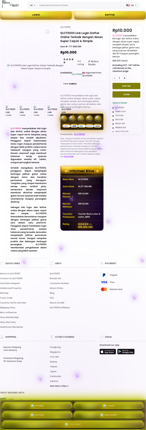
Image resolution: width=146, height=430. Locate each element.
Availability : (66, 74)
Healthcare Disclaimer (11, 327)
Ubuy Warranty (8, 322)
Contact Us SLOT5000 (11, 278)
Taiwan (53, 366)
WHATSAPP (111, 415)
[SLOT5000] (14, 5)
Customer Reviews (59, 283)
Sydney (53, 361)
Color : (70, 83)
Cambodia (55, 376)
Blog (52, 293)
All (31, 5)
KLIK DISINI (69, 156)
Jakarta (54, 381)
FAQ (52, 297)
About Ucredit (57, 302)
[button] (47, 31)
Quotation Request (10, 283)
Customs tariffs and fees (13, 302)
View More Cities (58, 386)
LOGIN (36, 15)
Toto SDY (54, 356)
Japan (53, 371)
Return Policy (56, 288)
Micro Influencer (8, 312)
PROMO (39, 406)
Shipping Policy (7, 307)
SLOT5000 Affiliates (60, 307)
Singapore (55, 352)
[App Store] (108, 352)
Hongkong (55, 347)
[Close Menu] (2, 6)
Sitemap (4, 293)
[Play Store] (125, 352)
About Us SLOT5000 (10, 273)
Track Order (6, 297)
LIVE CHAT (75, 424)
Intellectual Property (10, 288)
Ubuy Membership (9, 317)
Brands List (55, 278)
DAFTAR (110, 15)
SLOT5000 (16, 128)
